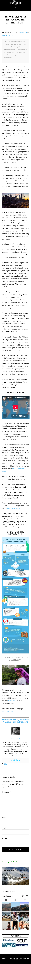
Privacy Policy (15, 959)
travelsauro (16, 3)
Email (4, 828)
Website (5, 838)
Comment (6, 792)
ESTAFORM (12, 701)
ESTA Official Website (12, 508)
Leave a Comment (8, 35)
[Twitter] (19, 760)
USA (5, 764)
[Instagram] (14, 760)
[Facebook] (12, 760)
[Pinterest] (17, 760)
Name (4, 818)
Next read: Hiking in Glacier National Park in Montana (15, 720)
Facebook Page (7, 711)
